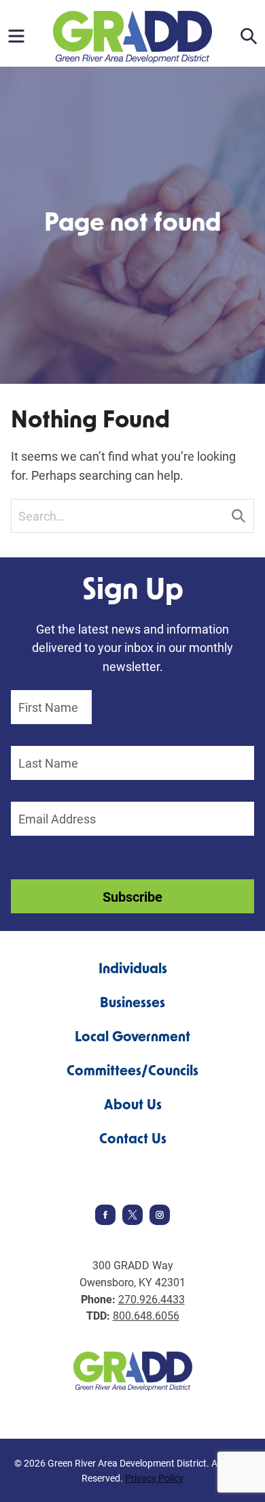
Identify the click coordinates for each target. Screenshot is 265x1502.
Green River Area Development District (132, 37)
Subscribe (132, 896)
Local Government (132, 1038)
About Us (133, 1106)
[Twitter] (132, 1220)
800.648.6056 (146, 1315)
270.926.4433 (151, 1299)
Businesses (132, 1004)
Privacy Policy (154, 1477)
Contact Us (132, 1140)
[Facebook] (105, 1220)
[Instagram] (159, 1220)
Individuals (133, 970)
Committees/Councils (132, 1072)
